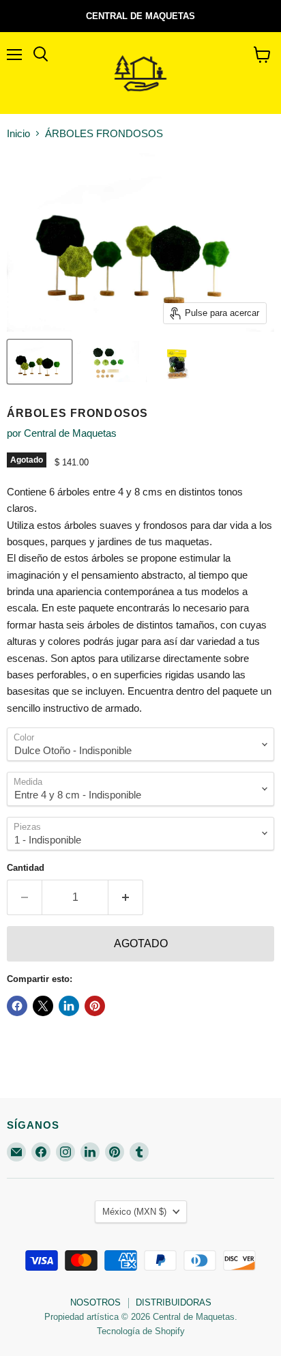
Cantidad (25, 868)
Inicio (18, 133)
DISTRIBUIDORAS (173, 1302)
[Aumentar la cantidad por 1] (125, 897)
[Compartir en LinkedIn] (69, 1006)
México (134, 1212)
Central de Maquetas (70, 433)
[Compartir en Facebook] (17, 1006)
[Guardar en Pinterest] (95, 1006)
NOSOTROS (95, 1302)
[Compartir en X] (43, 1006)
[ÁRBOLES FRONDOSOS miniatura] (40, 362)
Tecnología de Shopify (141, 1331)
